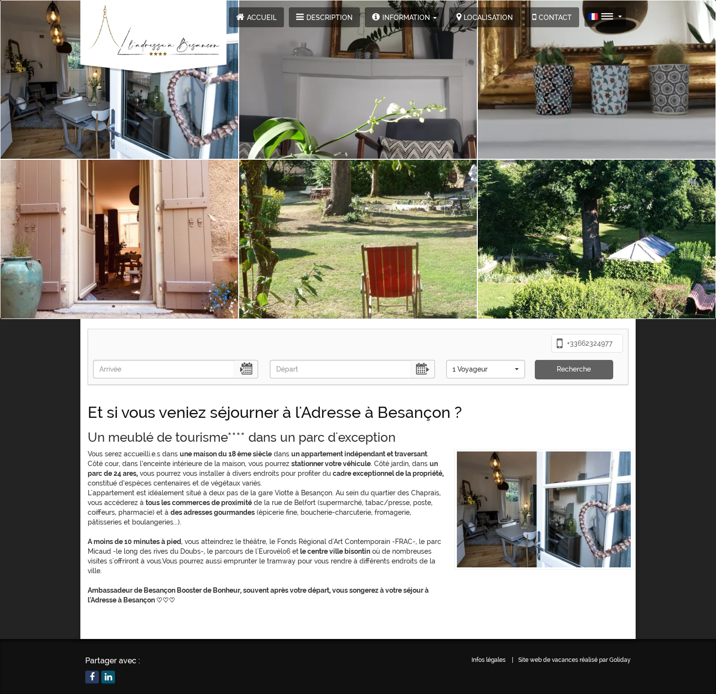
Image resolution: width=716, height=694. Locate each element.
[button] (404, 17)
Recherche (574, 369)
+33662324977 (589, 343)
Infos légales (488, 659)
